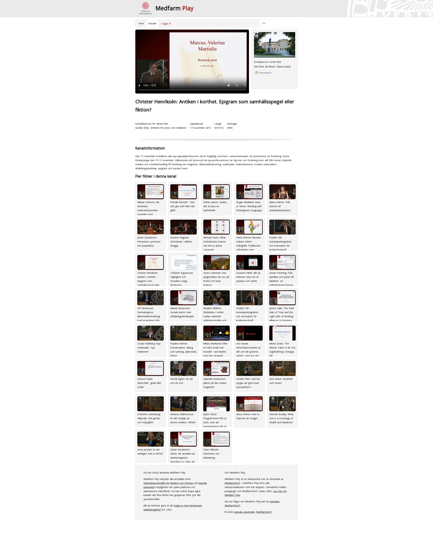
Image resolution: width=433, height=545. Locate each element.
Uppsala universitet (244, 512)
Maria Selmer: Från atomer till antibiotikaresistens (279, 206)
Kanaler (152, 23)
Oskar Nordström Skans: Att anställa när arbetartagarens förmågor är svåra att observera (182, 454)
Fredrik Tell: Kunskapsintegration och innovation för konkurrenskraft (280, 242)
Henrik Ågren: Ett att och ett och (181, 381)
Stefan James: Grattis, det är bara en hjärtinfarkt (215, 206)
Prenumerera (265, 73)
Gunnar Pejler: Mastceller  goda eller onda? (149, 383)
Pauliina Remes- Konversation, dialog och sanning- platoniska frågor (183, 348)
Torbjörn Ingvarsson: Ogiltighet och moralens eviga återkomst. (181, 277)
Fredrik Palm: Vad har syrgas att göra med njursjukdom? (248, 383)
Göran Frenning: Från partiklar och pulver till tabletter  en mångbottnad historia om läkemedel (281, 277)
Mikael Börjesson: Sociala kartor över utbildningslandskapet (182, 312)
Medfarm (174, 8)
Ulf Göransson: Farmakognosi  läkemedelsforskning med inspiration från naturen (148, 313)
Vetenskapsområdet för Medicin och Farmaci (168, 483)
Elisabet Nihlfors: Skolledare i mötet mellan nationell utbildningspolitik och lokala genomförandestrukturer (216, 313)
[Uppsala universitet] (145, 8)
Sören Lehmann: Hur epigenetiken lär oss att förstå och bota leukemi (216, 277)
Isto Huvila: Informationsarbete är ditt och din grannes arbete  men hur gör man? (248, 348)
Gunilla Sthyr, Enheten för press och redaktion (160, 127)
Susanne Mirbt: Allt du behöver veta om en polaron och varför (248, 277)
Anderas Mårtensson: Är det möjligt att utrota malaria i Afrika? (183, 418)
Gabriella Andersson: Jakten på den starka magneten (214, 383)
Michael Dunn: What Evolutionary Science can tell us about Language (214, 242)
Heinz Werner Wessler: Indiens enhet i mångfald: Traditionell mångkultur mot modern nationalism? (248, 242)
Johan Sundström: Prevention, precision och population (149, 241)
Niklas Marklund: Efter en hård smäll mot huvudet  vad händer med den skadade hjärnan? (215, 348)
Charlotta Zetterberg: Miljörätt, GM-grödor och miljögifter (149, 418)
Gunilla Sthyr (275, 62)
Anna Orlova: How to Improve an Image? (248, 416)
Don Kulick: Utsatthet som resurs (281, 381)
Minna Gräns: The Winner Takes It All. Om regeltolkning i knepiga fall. (282, 348)
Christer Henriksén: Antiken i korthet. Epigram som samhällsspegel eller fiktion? (148, 277)
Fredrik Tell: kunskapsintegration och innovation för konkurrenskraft (247, 313)
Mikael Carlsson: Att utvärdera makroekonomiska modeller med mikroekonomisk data (149, 207)
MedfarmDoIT (232, 483)
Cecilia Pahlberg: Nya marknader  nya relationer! (149, 347)
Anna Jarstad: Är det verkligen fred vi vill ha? (150, 451)
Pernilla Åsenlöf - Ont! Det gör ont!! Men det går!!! (182, 206)
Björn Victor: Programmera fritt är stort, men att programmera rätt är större (214, 419)
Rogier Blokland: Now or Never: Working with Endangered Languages (249, 206)
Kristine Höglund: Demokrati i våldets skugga (181, 241)
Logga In (166, 23)
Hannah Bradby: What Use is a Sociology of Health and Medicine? (281, 418)
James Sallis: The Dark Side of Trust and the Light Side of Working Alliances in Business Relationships (281, 313)
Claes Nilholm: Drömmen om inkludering (211, 453)
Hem (141, 23)
